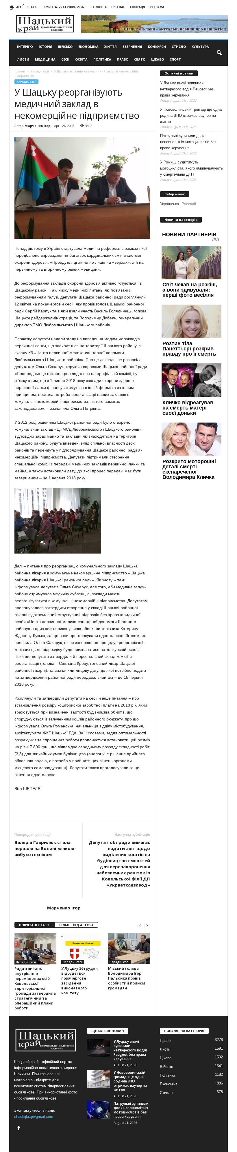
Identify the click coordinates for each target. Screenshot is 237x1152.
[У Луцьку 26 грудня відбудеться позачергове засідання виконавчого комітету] (82, 948)
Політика (102, 59)
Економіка (88, 46)
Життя (110, 46)
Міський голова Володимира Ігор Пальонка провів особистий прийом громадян (126, 978)
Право (122, 59)
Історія (45, 46)
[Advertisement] (82, 807)
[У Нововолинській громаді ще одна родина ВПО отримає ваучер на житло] (98, 1079)
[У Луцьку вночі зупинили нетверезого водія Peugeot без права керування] (98, 1048)
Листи (23, 59)
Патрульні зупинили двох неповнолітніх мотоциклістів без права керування (188, 142)
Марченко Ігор (37, 125)
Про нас (118, 7)
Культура (200, 46)
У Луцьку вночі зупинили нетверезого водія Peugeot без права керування (187, 89)
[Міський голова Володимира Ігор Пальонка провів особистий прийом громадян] (129, 948)
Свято (139, 59)
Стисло (179, 46)
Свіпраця (137, 7)
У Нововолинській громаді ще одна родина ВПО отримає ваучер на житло (191, 115)
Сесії (65, 59)
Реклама (157, 7)
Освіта (81, 59)
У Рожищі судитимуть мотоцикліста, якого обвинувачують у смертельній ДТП (191, 168)
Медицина (45, 59)
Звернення (132, 46)
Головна (99, 7)
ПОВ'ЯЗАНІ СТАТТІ (35, 925)
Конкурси (157, 46)
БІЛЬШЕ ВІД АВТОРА (76, 925)
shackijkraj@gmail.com (33, 1116)
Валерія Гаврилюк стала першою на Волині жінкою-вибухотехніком (45, 848)
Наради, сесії (26, 81)
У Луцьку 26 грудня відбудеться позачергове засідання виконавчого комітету (79, 981)
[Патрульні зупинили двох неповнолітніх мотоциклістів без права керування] (98, 1110)
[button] (219, 53)
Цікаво (157, 59)
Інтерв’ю (25, 46)
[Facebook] (19, 1128)
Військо (65, 46)
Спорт (175, 59)
